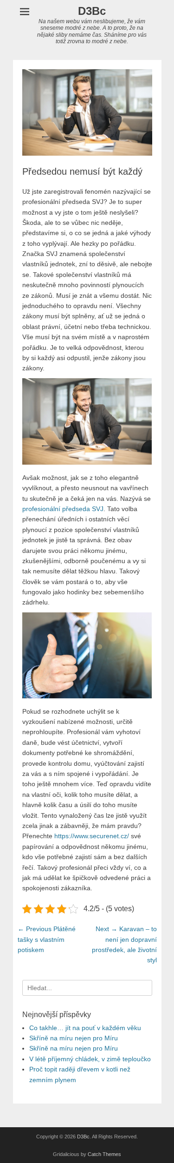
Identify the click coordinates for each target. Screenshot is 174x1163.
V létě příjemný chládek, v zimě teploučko (90, 1059)
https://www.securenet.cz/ (91, 836)
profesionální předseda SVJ (62, 509)
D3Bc (92, 11)
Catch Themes (104, 1154)
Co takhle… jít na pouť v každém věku (85, 1028)
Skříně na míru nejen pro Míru (73, 1038)
